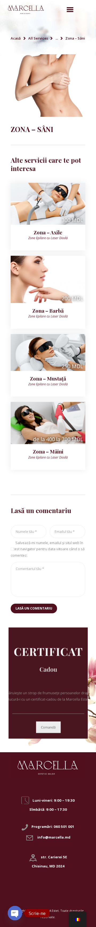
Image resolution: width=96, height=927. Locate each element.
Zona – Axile (48, 232)
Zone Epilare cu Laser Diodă (48, 238)
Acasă (16, 38)
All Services (38, 38)
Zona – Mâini (48, 451)
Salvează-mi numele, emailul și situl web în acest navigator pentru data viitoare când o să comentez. (48, 549)
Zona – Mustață (48, 378)
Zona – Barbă (48, 310)
